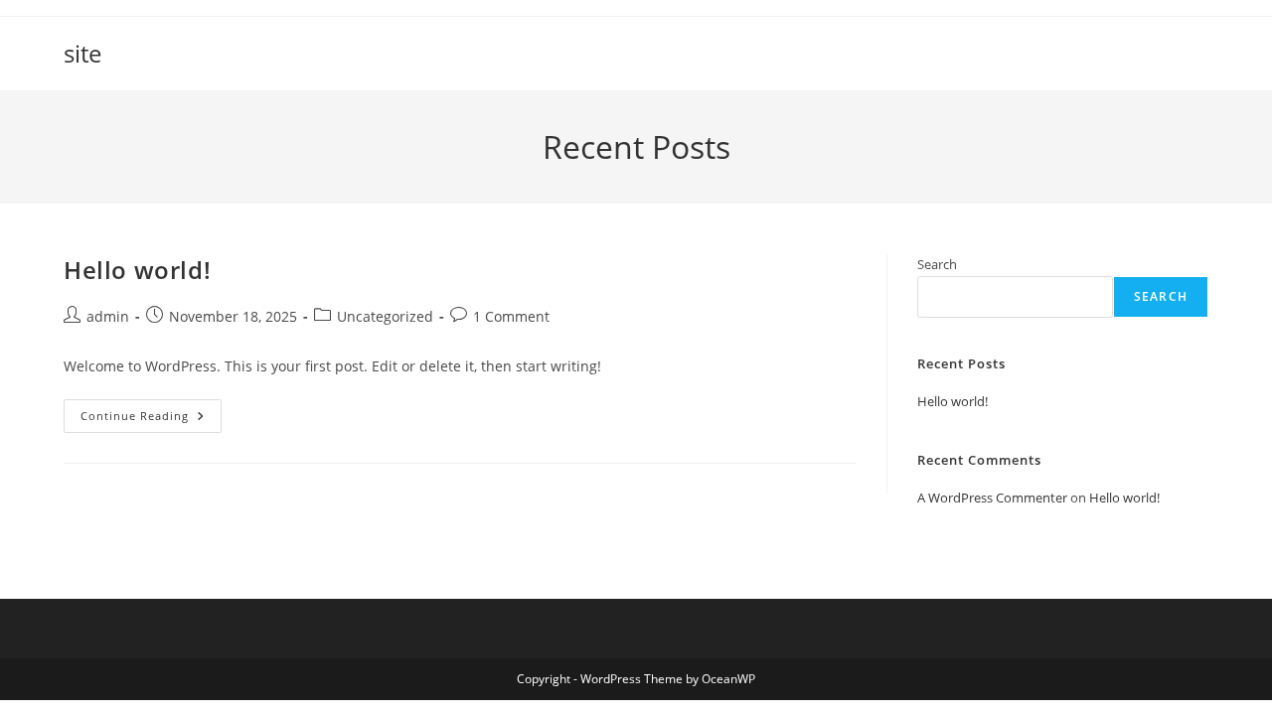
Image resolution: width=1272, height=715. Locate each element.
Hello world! (137, 269)
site (82, 53)
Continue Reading (151, 419)
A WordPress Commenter (992, 497)
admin (107, 316)
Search (937, 264)
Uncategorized (385, 316)
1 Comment (511, 316)
